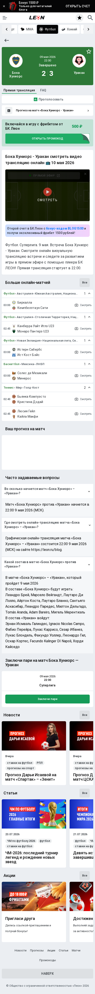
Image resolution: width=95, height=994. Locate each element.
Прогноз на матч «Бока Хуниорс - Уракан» (45, 110)
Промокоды (47, 960)
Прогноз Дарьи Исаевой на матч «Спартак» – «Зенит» (30, 777)
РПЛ (40, 762)
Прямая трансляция (19, 90)
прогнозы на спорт (20, 768)
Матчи (76, 950)
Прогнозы (37, 950)
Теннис (9, 387)
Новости (21, 950)
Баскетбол (11, 364)
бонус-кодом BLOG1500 (65, 228)
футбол (45, 841)
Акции (51, 950)
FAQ (43, 90)
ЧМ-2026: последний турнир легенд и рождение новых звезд (31, 857)
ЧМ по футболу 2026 (21, 841)
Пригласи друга (20, 918)
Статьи (63, 950)
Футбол (9, 293)
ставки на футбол (19, 762)
